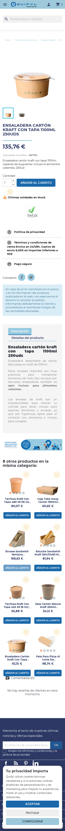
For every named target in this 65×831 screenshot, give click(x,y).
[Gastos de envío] (32, 445)
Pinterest (26, 763)
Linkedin (16, 763)
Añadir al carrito (36, 183)
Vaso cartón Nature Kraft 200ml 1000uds (48, 607)
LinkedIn (35, 763)
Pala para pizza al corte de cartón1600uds (48, 659)
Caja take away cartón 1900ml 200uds (47, 502)
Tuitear (31, 277)
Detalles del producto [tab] (28, 338)
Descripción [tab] (20, 331)
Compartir (21, 277)
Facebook (6, 763)
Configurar (32, 821)
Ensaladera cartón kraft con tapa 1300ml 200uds (17, 659)
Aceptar (32, 804)
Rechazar (32, 812)
